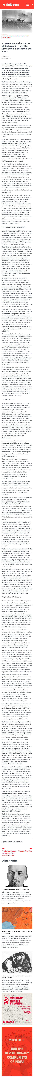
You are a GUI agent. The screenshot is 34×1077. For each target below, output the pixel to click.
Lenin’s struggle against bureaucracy (15, 889)
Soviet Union (6, 38)
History (4, 34)
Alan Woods (5, 56)
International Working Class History (15, 36)
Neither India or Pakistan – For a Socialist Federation (17, 932)
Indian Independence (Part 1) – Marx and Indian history (16, 977)
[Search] (32, 4)
